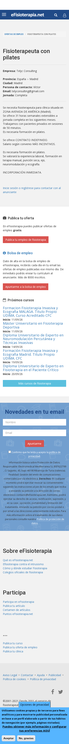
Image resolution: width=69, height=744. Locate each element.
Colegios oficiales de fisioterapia (23, 572)
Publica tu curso (13, 643)
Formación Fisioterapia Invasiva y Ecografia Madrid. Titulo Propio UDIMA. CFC (30, 354)
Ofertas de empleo (14, 34)
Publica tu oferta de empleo (20, 647)
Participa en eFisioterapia (18, 602)
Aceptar (8, 738)
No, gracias (26, 738)
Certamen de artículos (16, 610)
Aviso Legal (10, 675)
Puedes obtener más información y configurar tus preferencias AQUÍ (34, 728)
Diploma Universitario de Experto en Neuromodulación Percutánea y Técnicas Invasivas (33, 339)
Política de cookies (14, 679)
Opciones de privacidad (34, 704)
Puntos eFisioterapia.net (18, 614)
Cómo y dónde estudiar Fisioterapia (25, 568)
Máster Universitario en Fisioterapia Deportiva (33, 325)
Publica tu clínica (13, 651)
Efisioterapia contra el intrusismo (23, 564)
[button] (64, 15)
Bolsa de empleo (19, 253)
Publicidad (54, 675)
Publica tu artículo (14, 606)
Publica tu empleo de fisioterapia (25, 240)
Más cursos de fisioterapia (34, 383)
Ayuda (41, 675)
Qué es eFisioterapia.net (18, 560)
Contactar (27, 675)
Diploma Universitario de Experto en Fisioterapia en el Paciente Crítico (33, 368)
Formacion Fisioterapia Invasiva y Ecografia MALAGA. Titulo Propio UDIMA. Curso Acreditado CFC (30, 312)
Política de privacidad (43, 679)
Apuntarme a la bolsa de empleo (25, 287)
